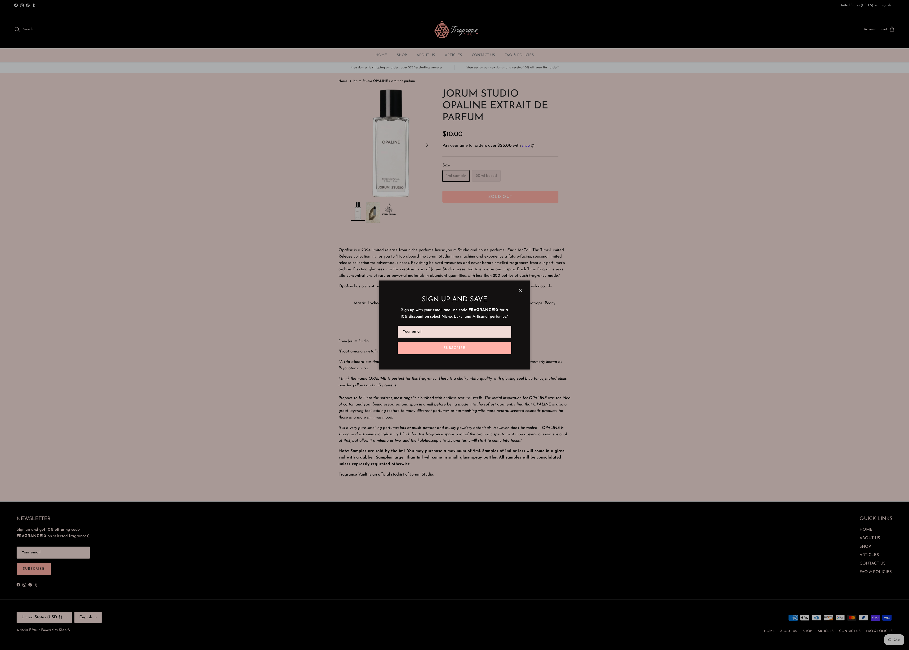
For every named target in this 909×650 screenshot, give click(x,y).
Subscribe (455, 348)
